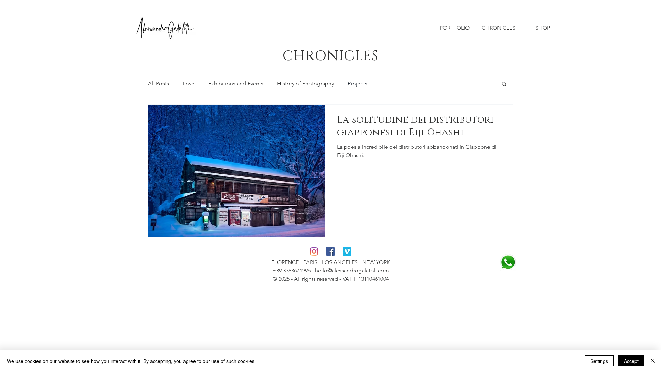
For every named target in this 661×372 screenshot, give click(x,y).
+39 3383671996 (291, 270)
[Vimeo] (347, 251)
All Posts (158, 83)
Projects (357, 83)
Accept (631, 361)
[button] (504, 84)
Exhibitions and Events (235, 83)
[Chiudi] (653, 360)
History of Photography (305, 83)
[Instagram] (314, 251)
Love (189, 83)
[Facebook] (330, 251)
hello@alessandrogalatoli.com (352, 270)
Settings (599, 361)
